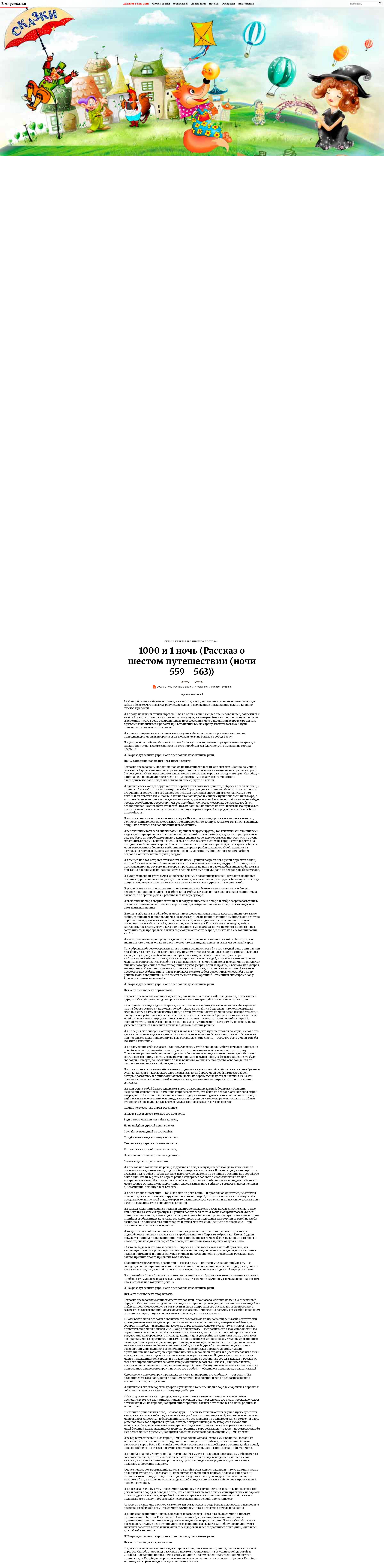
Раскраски (228, 3)
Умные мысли (246, 3)
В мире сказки (14, 4)
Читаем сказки (161, 3)
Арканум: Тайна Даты (136, 3)
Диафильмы (198, 3)
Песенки (214, 3)
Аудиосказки (180, 3)
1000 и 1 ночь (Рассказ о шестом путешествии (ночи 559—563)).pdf (194, 686)
